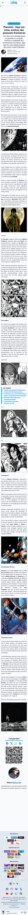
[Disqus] (14, 811)
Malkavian (9, 50)
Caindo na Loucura (14, 23)
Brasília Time (22, 902)
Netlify (14, 905)
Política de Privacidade (14, 907)
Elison (9, 904)
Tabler (17, 904)
